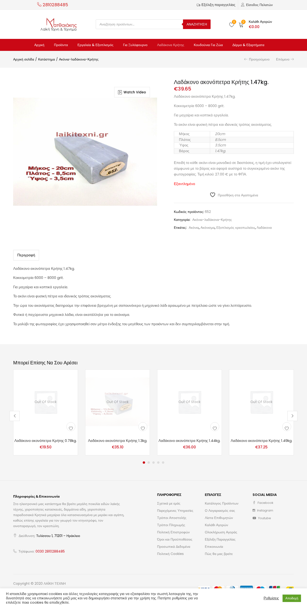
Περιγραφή (26, 255)
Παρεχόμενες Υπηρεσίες (175, 510)
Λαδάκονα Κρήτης (170, 44)
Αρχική (39, 44)
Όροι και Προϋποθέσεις (174, 539)
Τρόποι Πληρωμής (171, 525)
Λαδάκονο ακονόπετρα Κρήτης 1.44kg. (189, 440)
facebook (265, 502)
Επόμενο (282, 59)
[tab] (26, 255)
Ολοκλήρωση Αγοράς (221, 532)
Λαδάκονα (264, 227)
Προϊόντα (61, 44)
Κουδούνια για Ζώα (208, 44)
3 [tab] (153, 462)
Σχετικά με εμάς (168, 503)
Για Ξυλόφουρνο (135, 44)
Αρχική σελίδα (23, 59)
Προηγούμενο (259, 59)
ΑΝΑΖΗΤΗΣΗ (197, 24)
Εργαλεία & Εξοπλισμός (95, 44)
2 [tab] (149, 462)
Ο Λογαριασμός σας (220, 510)
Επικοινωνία (214, 546)
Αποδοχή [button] (291, 598)
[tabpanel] (45, 412)
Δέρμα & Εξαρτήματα (248, 44)
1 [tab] (144, 462)
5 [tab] (163, 462)
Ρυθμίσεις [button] (271, 598)
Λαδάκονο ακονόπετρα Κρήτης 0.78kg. (45, 440)
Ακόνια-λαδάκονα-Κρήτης (79, 59)
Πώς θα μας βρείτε (219, 553)
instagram (264, 510)
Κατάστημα (46, 59)
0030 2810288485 (50, 551)
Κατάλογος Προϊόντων (221, 503)
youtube (264, 518)
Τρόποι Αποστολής (171, 517)
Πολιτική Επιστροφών (173, 532)
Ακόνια (194, 227)
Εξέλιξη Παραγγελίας (220, 539)
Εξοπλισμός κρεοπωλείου (235, 227)
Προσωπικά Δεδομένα (173, 546)
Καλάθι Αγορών (216, 525)
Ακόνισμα (208, 227)
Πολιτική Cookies (170, 553)
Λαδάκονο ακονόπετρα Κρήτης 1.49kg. (261, 440)
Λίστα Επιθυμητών (219, 517)
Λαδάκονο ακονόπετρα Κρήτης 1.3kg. (117, 440)
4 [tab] (158, 462)
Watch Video (135, 92)
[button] (255, 24)
